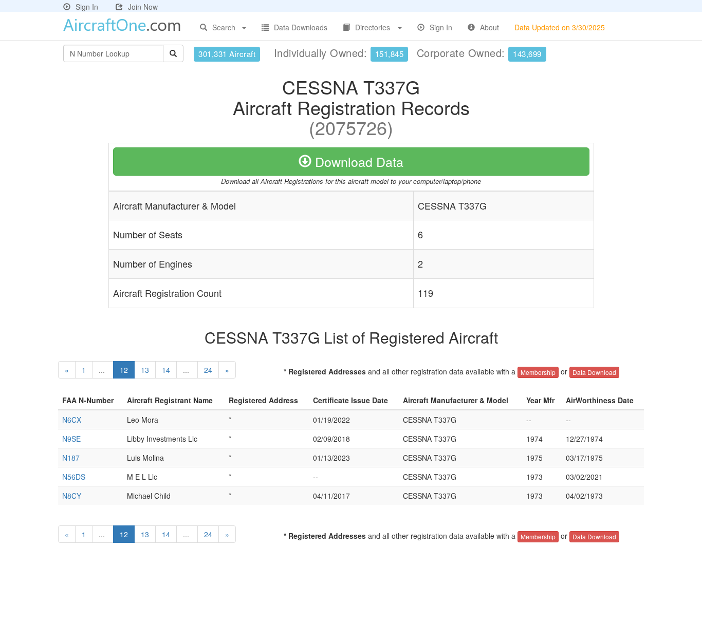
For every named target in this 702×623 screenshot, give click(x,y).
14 (166, 370)
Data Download (594, 372)
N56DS (73, 476)
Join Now (143, 7)
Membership (538, 372)
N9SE (71, 438)
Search (223, 27)
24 (208, 370)
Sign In (87, 7)
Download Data (357, 161)
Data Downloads (300, 27)
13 (145, 370)
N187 (71, 457)
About (489, 27)
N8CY (71, 495)
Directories (372, 27)
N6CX (71, 419)
